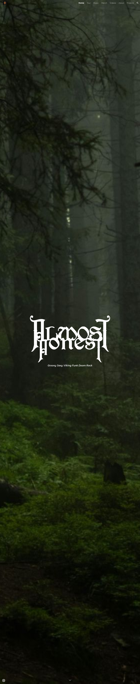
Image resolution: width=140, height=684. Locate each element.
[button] (137, 2)
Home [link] (81, 3)
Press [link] (129, 3)
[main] (70, 365)
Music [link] (96, 3)
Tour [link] (89, 3)
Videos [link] (113, 3)
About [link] (121, 3)
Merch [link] (104, 3)
